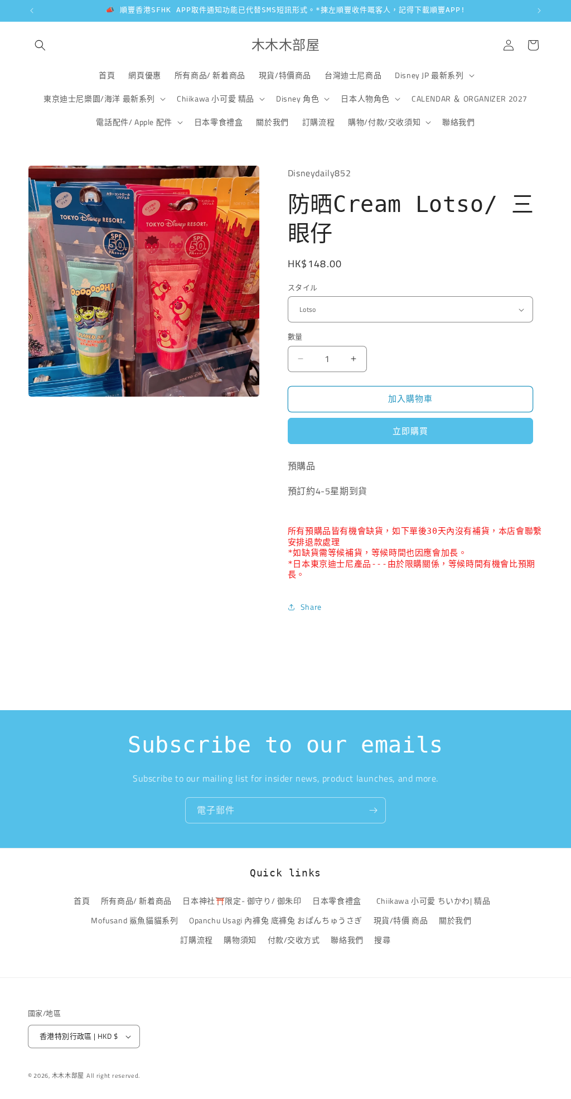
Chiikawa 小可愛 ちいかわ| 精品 (435, 901)
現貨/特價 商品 (401, 920)
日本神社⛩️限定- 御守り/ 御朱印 (241, 901)
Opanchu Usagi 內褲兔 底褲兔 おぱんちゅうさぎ (275, 920)
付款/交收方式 (294, 940)
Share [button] (311, 607)
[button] (40, 45)
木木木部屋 (68, 1075)
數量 (295, 336)
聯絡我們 (347, 940)
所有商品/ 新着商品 (136, 901)
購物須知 (240, 940)
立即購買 (410, 431)
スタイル (303, 287)
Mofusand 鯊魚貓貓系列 (134, 920)
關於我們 (455, 920)
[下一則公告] (539, 10)
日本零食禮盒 (336, 901)
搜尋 (382, 940)
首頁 (82, 901)
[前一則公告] (32, 10)
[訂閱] (373, 810)
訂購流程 (196, 940)
